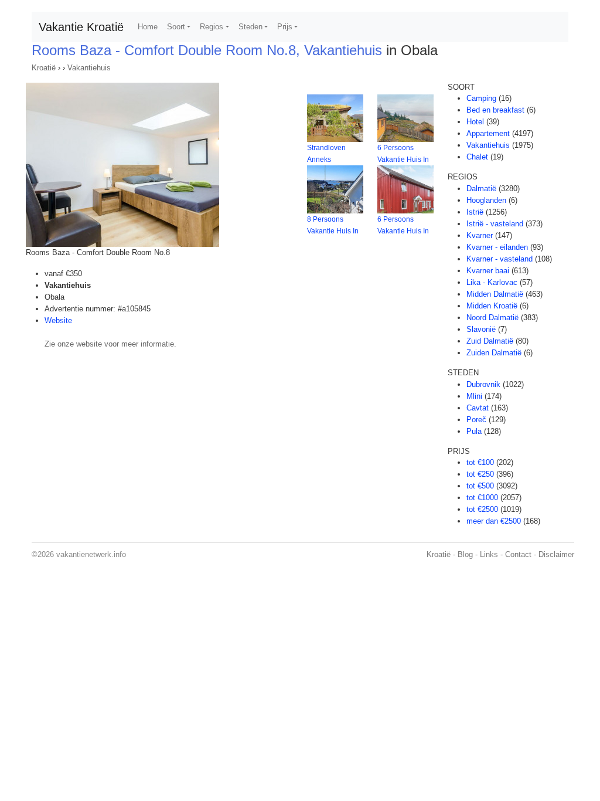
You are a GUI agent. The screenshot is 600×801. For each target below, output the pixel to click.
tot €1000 (482, 497)
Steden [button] (250, 26)
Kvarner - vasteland (499, 258)
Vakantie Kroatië (81, 27)
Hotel (475, 121)
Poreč (476, 419)
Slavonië (481, 329)
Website (58, 320)
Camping (481, 98)
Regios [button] (211, 26)
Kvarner (479, 235)
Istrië (474, 212)
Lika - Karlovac (491, 282)
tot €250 (480, 474)
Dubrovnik (483, 384)
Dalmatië (481, 188)
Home (148, 26)
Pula (474, 431)
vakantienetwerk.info (91, 554)
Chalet (477, 156)
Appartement (488, 133)
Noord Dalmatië (492, 317)
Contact (518, 554)
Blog (465, 554)
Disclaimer (556, 554)
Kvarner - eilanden (497, 247)
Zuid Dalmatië (489, 341)
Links (489, 554)
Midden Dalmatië (494, 294)
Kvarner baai (487, 270)
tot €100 (480, 462)
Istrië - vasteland (494, 223)
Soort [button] (176, 26)
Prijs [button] (284, 26)
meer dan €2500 (493, 521)
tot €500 (480, 485)
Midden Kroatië (491, 305)
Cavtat (477, 407)
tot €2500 (482, 509)
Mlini (474, 396)
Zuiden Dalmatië (493, 352)
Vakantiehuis (89, 67)
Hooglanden (486, 200)
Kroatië (44, 67)
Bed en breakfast (495, 110)
